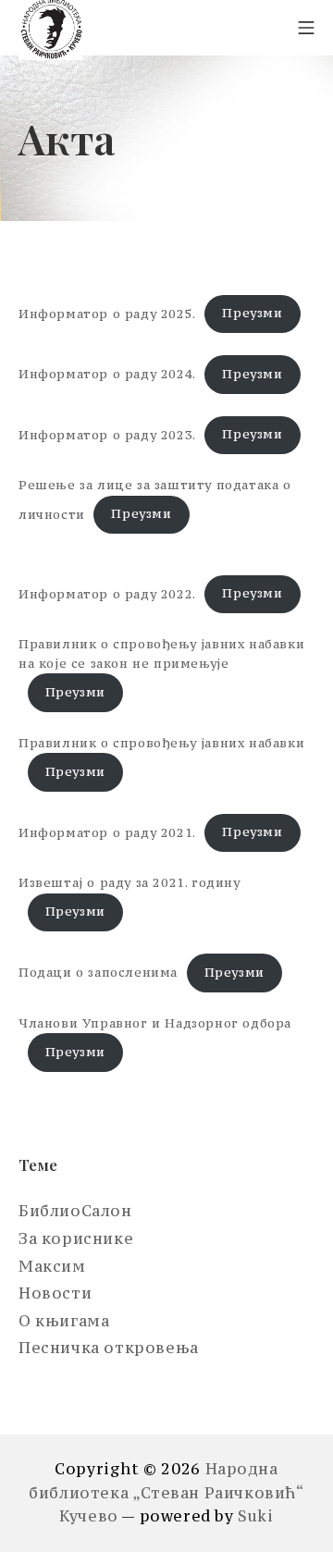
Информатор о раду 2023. (107, 434)
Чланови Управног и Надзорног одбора (154, 1023)
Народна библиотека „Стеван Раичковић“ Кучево (166, 1492)
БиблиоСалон (75, 1211)
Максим (52, 1266)
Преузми (252, 313)
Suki (255, 1516)
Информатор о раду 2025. (107, 313)
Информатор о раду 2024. (107, 374)
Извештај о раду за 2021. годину (129, 883)
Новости (55, 1293)
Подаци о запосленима (98, 972)
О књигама (63, 1321)
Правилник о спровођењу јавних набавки (161, 743)
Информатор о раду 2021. (107, 832)
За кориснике (75, 1238)
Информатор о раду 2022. (107, 593)
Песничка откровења (108, 1347)
